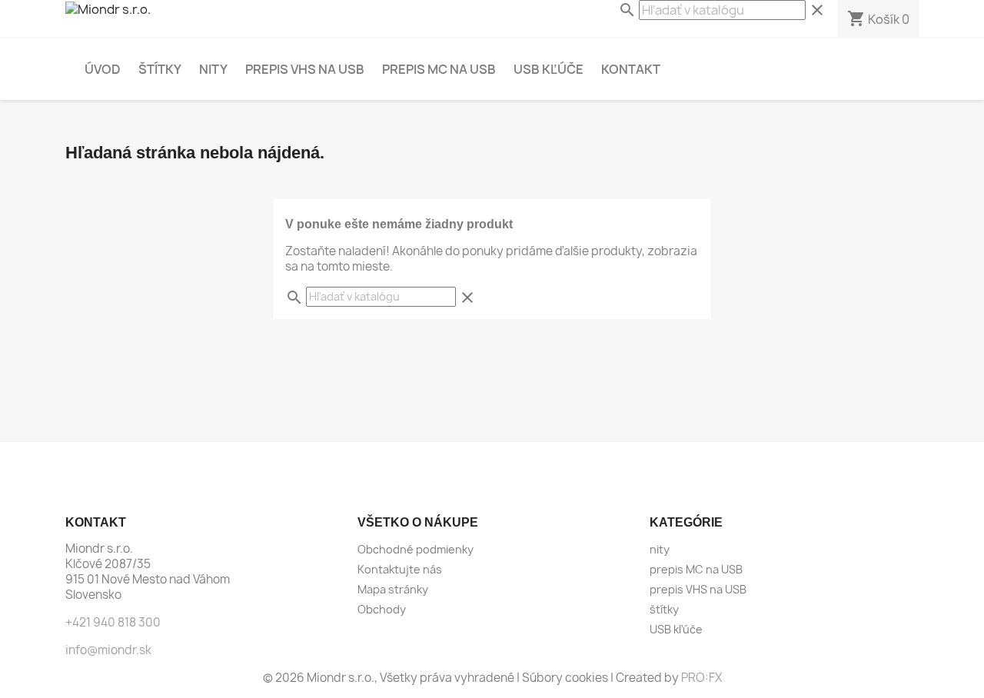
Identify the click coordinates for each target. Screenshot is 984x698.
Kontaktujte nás (399, 569)
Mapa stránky (392, 589)
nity (213, 69)
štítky (159, 69)
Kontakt (630, 69)
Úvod (103, 69)
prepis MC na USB (439, 69)
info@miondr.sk (108, 650)
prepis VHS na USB (304, 69)
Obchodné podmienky (415, 549)
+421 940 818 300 (113, 622)
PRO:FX (701, 678)
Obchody (381, 609)
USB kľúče (548, 69)
